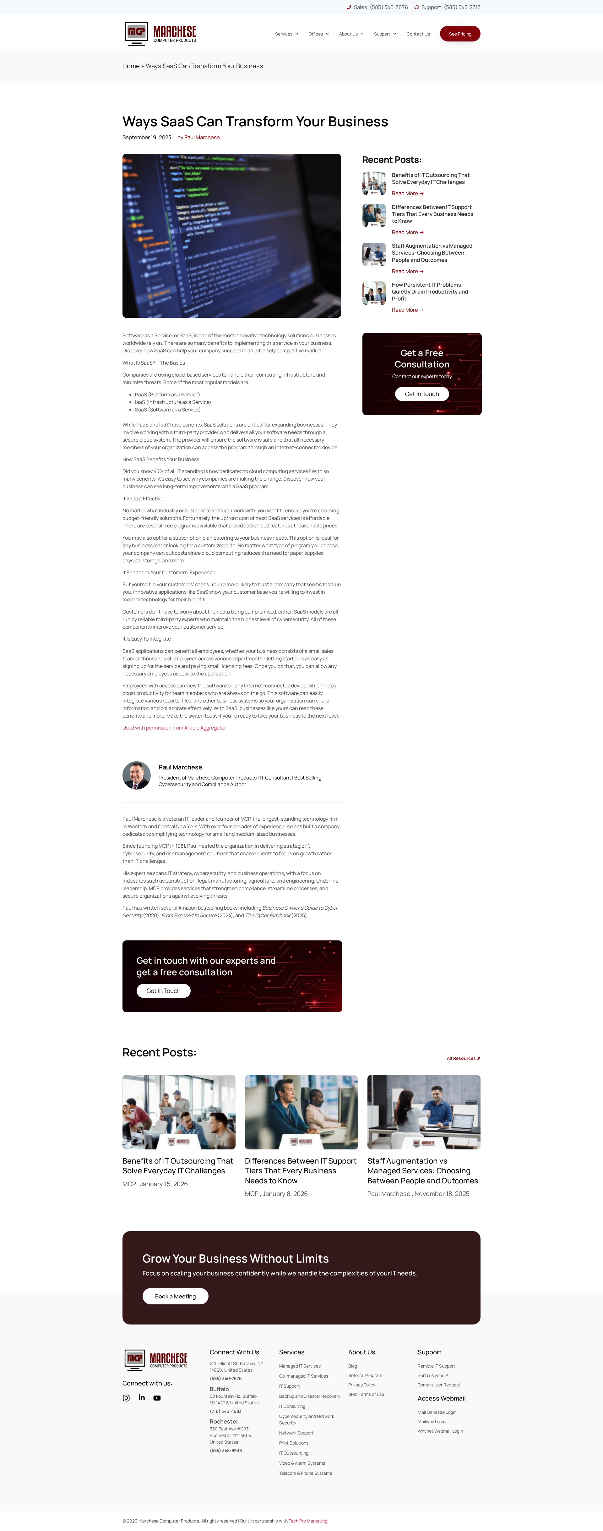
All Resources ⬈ (464, 1058)
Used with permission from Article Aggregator (174, 727)
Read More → (408, 193)
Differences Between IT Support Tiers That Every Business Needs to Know (432, 213)
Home (131, 66)
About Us (361, 1352)
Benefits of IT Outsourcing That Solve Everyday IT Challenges (431, 178)
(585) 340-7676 (226, 1378)
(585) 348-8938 (226, 1450)
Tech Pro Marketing (308, 1521)
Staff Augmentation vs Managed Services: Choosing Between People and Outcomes (432, 252)
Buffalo (219, 1389)
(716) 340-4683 (226, 1411)
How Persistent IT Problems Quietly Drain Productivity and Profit (430, 291)
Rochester (224, 1421)
